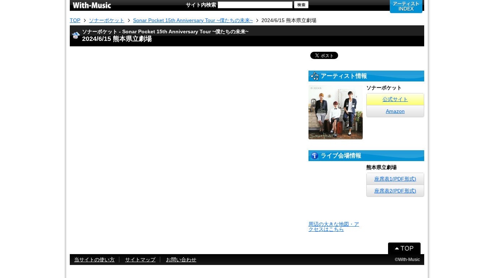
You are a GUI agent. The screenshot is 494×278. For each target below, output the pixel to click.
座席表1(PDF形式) (395, 179)
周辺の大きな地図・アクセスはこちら (333, 226)
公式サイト (395, 99)
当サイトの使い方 (94, 259)
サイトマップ (140, 259)
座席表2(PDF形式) (395, 191)
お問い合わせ (181, 259)
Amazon (395, 111)
